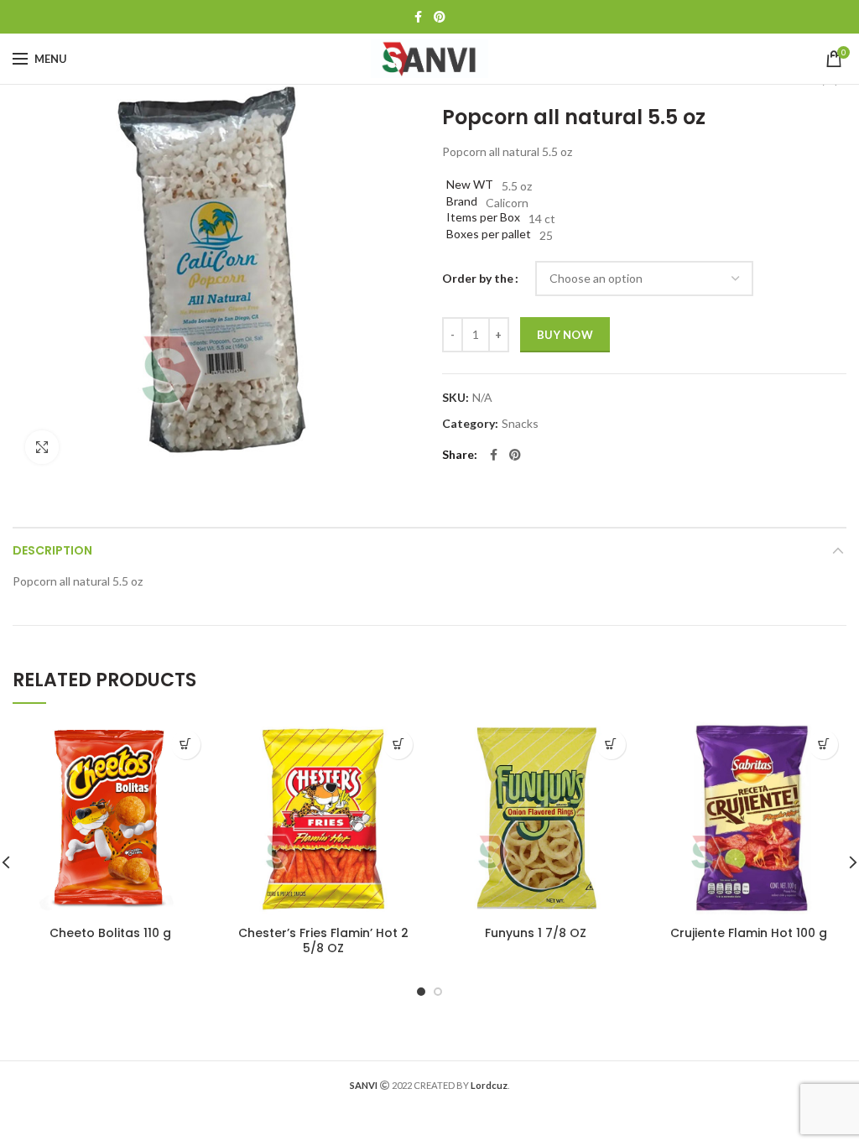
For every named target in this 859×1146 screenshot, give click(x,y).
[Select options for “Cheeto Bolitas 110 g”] (185, 744)
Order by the (477, 278)
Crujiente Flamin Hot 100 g (748, 932)
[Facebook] (418, 17)
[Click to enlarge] (42, 447)
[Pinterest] (439, 17)
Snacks (520, 423)
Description (52, 550)
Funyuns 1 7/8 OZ (535, 932)
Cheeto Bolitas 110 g (110, 932)
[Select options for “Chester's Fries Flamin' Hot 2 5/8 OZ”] (398, 744)
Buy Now (565, 334)
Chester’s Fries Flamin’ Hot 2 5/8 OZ (323, 940)
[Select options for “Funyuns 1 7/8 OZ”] (611, 744)
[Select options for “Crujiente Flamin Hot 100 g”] (823, 744)
